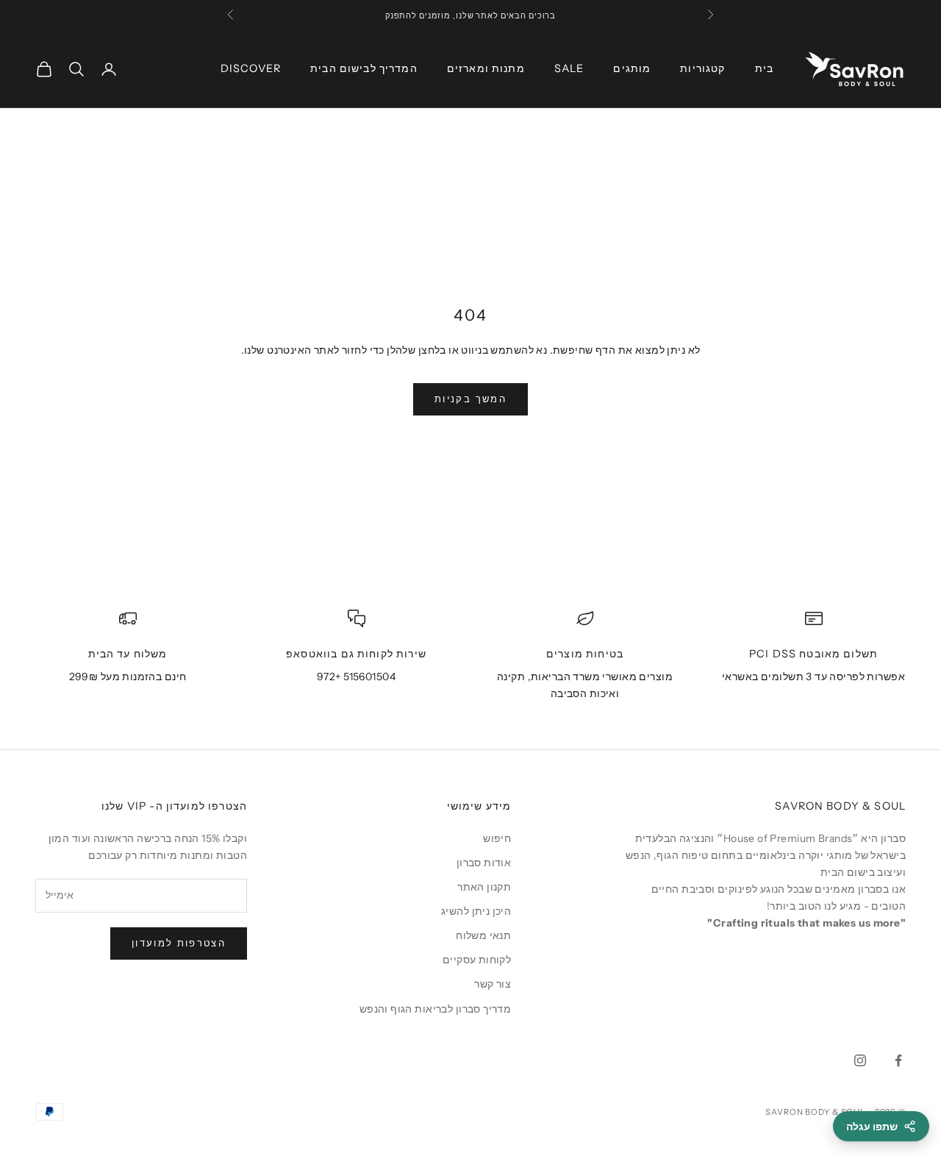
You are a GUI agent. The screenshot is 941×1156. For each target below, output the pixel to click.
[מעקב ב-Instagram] (860, 1060)
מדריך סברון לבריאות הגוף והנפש (435, 1009)
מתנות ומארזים (486, 68)
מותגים (632, 68)
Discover (251, 68)
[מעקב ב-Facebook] (898, 1060)
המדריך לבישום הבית (364, 68)
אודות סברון (484, 862)
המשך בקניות (470, 398)
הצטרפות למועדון (179, 943)
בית (764, 68)
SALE (569, 68)
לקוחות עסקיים (477, 959)
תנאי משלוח (483, 935)
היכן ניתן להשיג (476, 911)
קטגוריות (702, 68)
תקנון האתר (484, 886)
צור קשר (492, 984)
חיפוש (497, 838)
